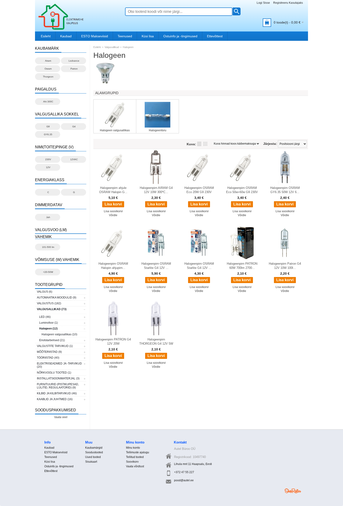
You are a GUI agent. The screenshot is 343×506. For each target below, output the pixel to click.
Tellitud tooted (135, 457)
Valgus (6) (44, 291)
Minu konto (133, 447)
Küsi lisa (148, 36)
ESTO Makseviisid (94, 36)
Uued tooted (93, 457)
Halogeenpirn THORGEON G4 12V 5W (156, 341)
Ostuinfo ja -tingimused (180, 36)
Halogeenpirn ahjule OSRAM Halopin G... (113, 190)
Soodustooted (94, 452)
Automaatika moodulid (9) (56, 297)
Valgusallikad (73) (51, 309)
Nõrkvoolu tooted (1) (54, 372)
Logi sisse (263, 2)
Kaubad (66, 36)
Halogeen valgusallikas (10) (59, 334)
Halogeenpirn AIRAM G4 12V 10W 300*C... (156, 190)
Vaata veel (60, 417)
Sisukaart (91, 461)
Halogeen (128, 47)
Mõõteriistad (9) (49, 352)
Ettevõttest (215, 36)
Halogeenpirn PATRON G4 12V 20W (113, 341)
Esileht (46, 36)
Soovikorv (132, 461)
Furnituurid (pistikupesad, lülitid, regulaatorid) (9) (58, 386)
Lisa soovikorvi (113, 211)
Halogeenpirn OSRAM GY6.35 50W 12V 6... (285, 190)
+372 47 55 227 (184, 472)
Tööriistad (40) (48, 357)
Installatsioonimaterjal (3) (58, 378)
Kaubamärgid (93, 447)
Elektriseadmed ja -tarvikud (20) (59, 365)
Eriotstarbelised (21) (52, 340)
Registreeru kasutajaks (288, 2)
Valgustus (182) (49, 303)
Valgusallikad (112, 47)
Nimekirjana (199, 144)
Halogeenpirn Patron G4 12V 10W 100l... (285, 266)
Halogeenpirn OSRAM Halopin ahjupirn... (113, 266)
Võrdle (113, 215)
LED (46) (45, 317)
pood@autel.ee (184, 480)
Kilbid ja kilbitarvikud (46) (57, 393)
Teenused (125, 36)
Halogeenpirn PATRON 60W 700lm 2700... (242, 266)
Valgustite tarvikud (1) (55, 346)
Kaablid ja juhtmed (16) (55, 399)
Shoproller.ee (293, 491)
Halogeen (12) (48, 328)
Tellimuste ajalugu (137, 452)
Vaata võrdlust (135, 466)
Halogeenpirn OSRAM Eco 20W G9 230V (199, 190)
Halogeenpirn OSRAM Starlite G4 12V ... (156, 266)
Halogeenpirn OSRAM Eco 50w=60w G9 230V (242, 190)
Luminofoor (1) (48, 322)
